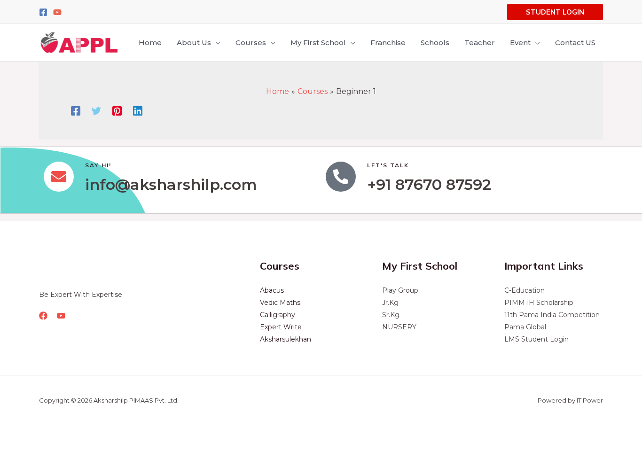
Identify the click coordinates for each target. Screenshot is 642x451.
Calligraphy (277, 315)
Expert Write (281, 327)
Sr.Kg (390, 315)
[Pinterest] (117, 111)
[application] (215, 42)
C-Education (524, 290)
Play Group (400, 290)
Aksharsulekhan (285, 339)
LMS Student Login (536, 339)
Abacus (272, 290)
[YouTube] (57, 12)
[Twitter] (96, 111)
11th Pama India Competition (552, 315)
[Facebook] (43, 12)
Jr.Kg (390, 302)
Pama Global (525, 327)
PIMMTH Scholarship (538, 302)
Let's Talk (388, 165)
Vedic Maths (280, 302)
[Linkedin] (137, 111)
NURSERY (399, 327)
